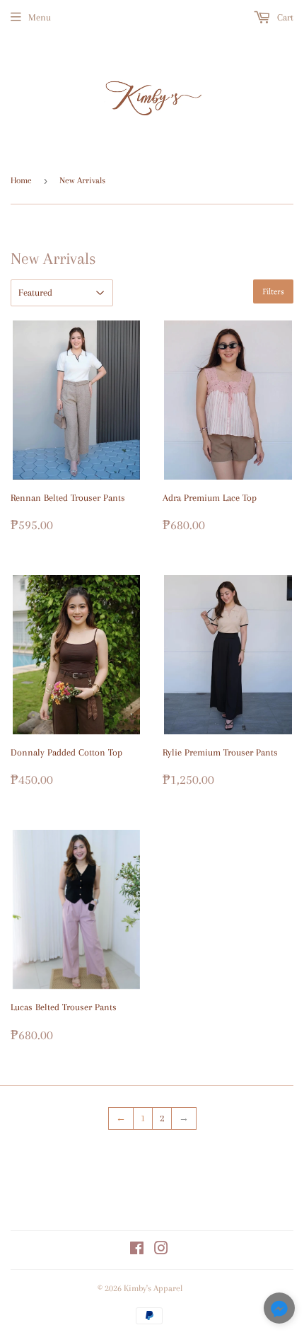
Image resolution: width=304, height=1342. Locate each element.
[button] (279, 1310)
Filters (273, 291)
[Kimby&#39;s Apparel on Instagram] (161, 1250)
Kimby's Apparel (153, 1288)
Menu (39, 17)
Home (21, 180)
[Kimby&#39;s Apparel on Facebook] (136, 1250)
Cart (283, 17)
